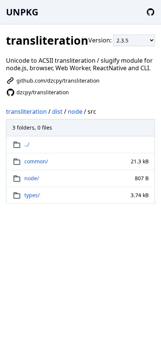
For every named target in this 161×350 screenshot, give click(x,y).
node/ (31, 178)
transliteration (26, 111)
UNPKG (22, 12)
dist (57, 111)
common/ (36, 161)
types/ (32, 195)
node (75, 111)
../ (26, 144)
